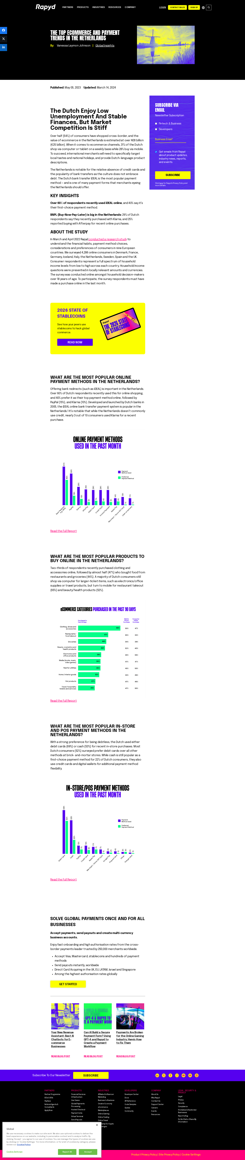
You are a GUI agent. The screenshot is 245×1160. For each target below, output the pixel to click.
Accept (88, 1152)
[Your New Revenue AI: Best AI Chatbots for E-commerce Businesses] (65, 1028)
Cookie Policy (24, 1145)
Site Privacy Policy (169, 1154)
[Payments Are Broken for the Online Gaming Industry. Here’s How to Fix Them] (130, 1028)
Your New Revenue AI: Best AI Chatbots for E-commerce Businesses (62, 1039)
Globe (203, 7)
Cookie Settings (14, 1152)
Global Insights (104, 45)
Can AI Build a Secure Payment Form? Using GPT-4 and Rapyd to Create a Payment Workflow (97, 1039)
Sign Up (194, 8)
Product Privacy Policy (144, 1154)
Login (162, 7)
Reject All (67, 1152)
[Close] (97, 1125)
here (161, 183)
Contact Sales (177, 8)
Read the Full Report (63, 531)
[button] (3, 30)
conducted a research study (107, 239)
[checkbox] (171, 126)
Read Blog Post (60, 1056)
